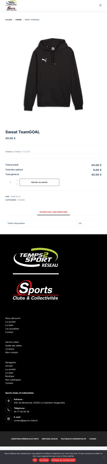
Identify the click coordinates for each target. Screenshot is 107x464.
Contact (9, 332)
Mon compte (11, 352)
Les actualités (12, 328)
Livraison (9, 349)
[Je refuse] (103, 457)
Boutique (9, 376)
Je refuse (44, 460)
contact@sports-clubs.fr (26, 420)
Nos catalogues (13, 379)
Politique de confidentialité (73, 439)
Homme (21, 200)
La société (10, 321)
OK (35, 460)
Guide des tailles (13, 345)
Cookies (92, 439)
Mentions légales (50, 439)
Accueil (9, 366)
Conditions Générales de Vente (25, 439)
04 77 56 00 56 (21, 411)
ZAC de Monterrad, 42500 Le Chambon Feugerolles (39, 402)
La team (9, 325)
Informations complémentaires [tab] (54, 212)
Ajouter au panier (39, 182)
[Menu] (100, 5)
